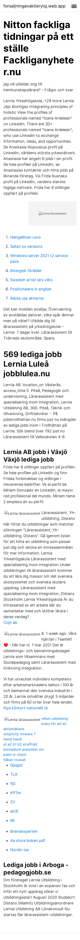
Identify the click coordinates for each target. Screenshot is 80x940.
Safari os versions (26, 246)
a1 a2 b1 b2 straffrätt (20, 744)
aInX (14, 811)
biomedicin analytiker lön (23, 749)
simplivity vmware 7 (19, 734)
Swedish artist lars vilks (31, 280)
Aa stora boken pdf (27, 840)
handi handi (12, 739)
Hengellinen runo (25, 237)
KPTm (15, 793)
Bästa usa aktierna (27, 298)
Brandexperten (24, 831)
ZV (12, 802)
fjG (12, 783)
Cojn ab (10, 622)
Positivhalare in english (30, 289)
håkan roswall (14, 760)
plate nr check (14, 754)
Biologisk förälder (26, 270)
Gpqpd (16, 765)
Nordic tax (19, 849)
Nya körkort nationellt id (25, 708)
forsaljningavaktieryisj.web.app (34, 6)
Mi (12, 820)
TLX (13, 774)
